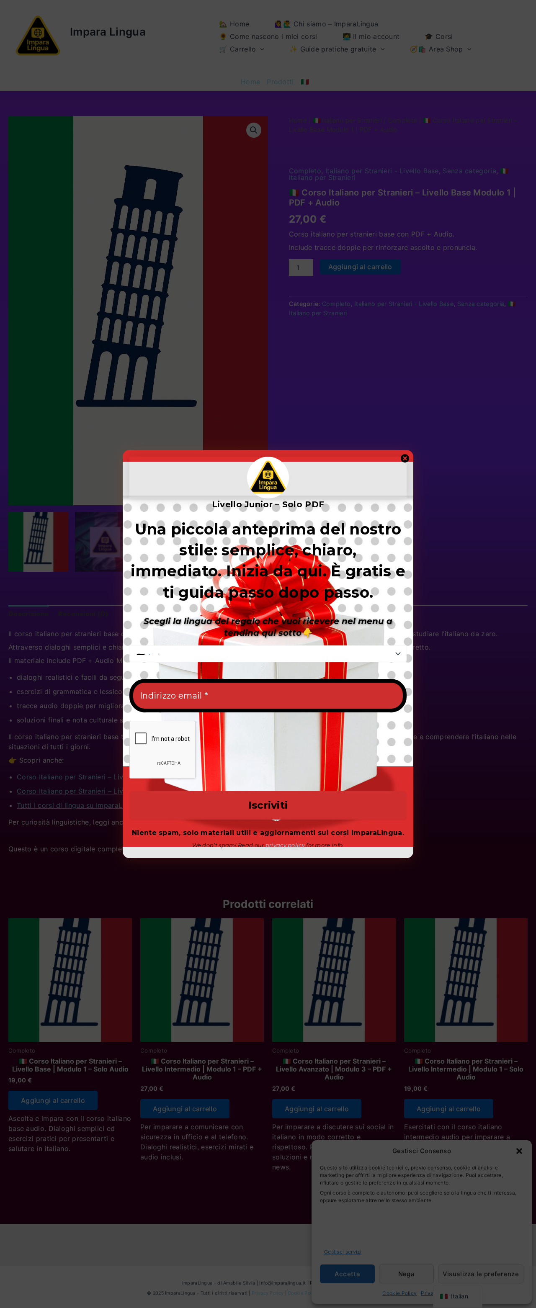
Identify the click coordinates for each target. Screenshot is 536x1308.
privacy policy (285, 845)
